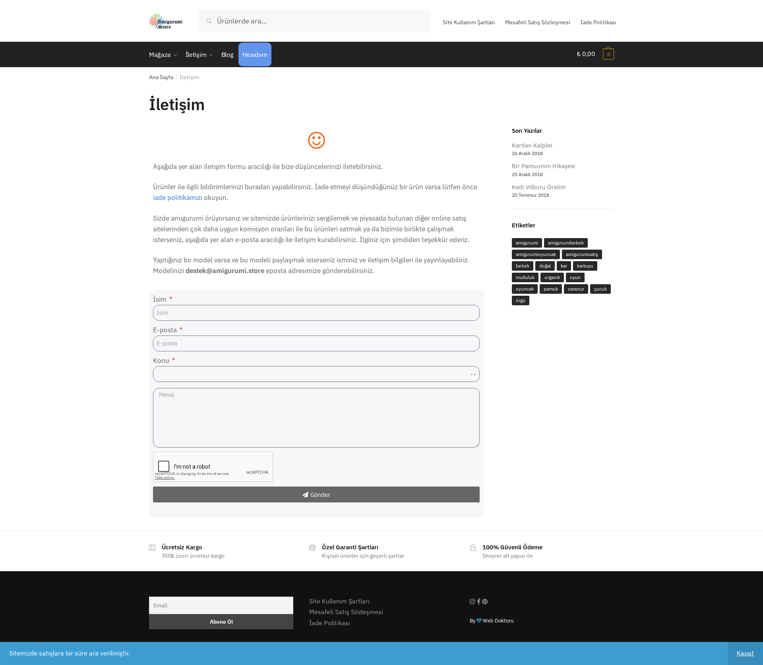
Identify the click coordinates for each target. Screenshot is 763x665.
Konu (162, 360)
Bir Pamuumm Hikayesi (543, 166)
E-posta (165, 330)
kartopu (585, 266)
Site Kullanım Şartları (469, 22)
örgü (520, 300)
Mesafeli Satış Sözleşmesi (537, 22)
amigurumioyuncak (536, 254)
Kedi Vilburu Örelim (538, 187)
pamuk (551, 289)
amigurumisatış (582, 254)
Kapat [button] (745, 653)
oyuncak (525, 289)
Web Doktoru (497, 620)
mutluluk (525, 277)
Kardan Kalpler (532, 145)
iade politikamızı (177, 197)
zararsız (576, 289)
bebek (522, 266)
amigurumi (527, 243)
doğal (545, 266)
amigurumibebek (566, 243)
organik (552, 277)
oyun (575, 277)
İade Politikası (598, 22)
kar (564, 266)
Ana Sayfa (161, 77)
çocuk (600, 289)
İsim (160, 299)
